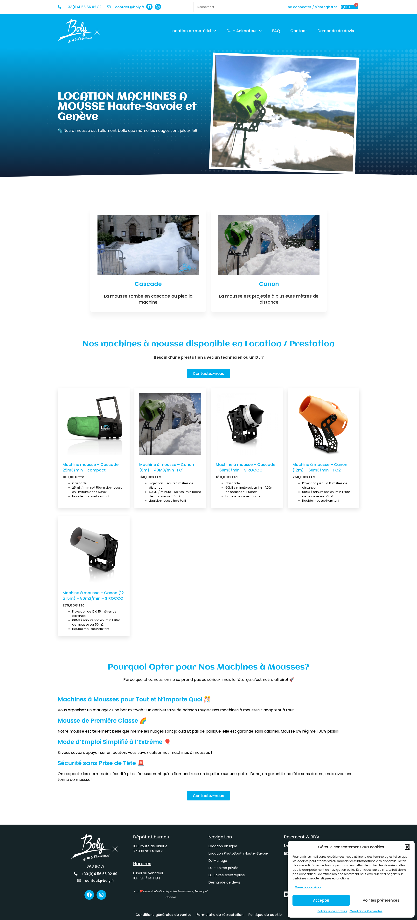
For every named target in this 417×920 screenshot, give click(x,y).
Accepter (321, 900)
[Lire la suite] (67, 447)
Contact (298, 31)
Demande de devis (336, 31)
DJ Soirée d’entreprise (226, 875)
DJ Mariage (217, 860)
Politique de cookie (265, 914)
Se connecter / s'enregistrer (312, 7)
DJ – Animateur (242, 31)
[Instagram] (158, 7)
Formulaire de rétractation (219, 914)
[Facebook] (149, 7)
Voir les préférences (381, 900)
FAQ (276, 31)
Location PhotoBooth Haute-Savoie (238, 853)
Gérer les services (308, 887)
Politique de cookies (332, 911)
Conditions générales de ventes (163, 914)
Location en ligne (222, 846)
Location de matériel (191, 31)
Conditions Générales (366, 911)
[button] (407, 847)
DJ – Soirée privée (223, 867)
